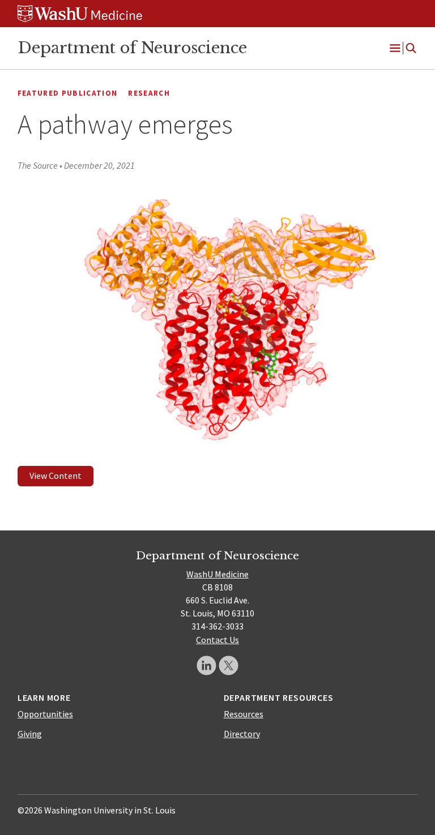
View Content (55, 475)
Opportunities (45, 714)
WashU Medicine (217, 574)
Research (149, 93)
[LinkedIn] (206, 665)
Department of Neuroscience (132, 47)
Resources (243, 714)
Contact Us (217, 639)
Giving (30, 733)
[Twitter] (228, 665)
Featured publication (68, 93)
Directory (242, 733)
